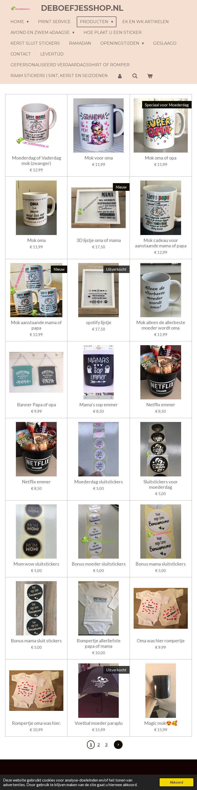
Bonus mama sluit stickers (36, 640)
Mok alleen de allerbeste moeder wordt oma (160, 325)
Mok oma (36, 240)
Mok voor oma (98, 158)
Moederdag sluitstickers (98, 481)
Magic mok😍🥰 (160, 723)
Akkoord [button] (176, 782)
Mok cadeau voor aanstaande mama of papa (160, 243)
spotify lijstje (98, 322)
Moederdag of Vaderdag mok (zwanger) (36, 160)
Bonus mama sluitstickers (160, 564)
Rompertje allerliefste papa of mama (99, 643)
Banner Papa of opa (36, 404)
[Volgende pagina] (118, 744)
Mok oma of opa (160, 158)
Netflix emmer (160, 404)
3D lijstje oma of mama (98, 240)
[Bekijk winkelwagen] (150, 75)
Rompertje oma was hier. (36, 723)
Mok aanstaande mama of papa (36, 325)
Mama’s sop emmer (98, 404)
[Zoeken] (135, 75)
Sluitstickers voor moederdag (160, 484)
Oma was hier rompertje (161, 640)
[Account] (120, 75)
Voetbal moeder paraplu (99, 723)
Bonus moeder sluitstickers (99, 564)
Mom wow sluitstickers (36, 564)
